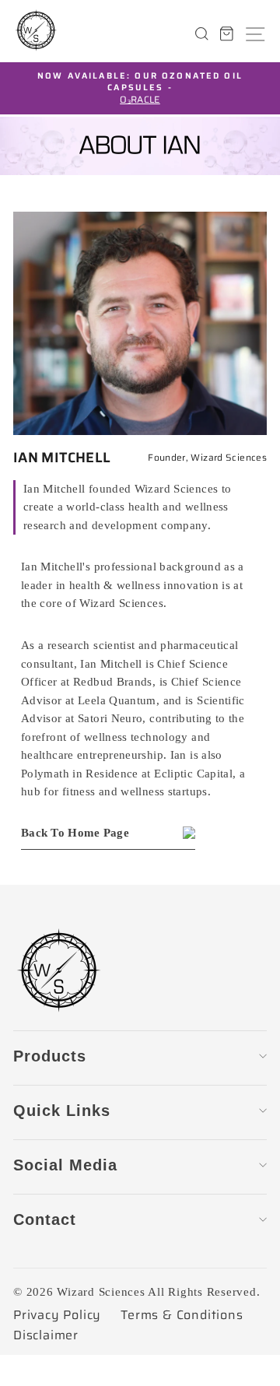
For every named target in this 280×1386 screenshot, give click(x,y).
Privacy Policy (57, 1315)
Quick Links (61, 1110)
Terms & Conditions (182, 1315)
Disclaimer (46, 1335)
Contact (44, 1219)
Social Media (65, 1165)
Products (49, 1056)
